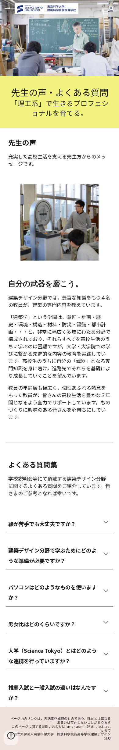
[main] (59, 102)
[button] (7, 8)
